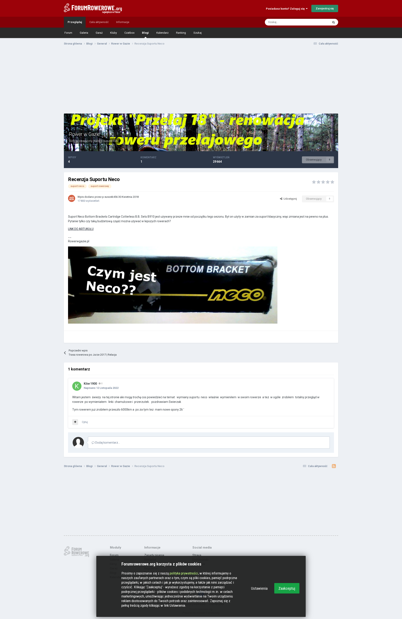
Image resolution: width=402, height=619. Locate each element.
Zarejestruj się (325, 8)
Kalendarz (162, 32)
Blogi (145, 32)
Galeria (84, 32)
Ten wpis (318, 22)
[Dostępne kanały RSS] (334, 466)
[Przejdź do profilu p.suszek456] (71, 198)
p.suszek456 (109, 141)
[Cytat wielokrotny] (75, 422)
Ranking (181, 32)
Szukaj (197, 32)
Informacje (122, 22)
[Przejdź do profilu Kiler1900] (76, 386)
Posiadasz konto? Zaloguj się (286, 8)
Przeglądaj (75, 22)
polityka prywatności (184, 573)
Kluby (113, 32)
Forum (68, 32)
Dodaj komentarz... (107, 442)
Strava (196, 555)
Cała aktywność (99, 22)
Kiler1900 (90, 383)
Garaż (99, 32)
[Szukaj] (333, 22)
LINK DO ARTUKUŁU (81, 229)
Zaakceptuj (286, 588)
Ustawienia (259, 588)
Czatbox (129, 32)
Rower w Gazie (84, 134)
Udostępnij (289, 198)
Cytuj (85, 422)
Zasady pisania (154, 555)
